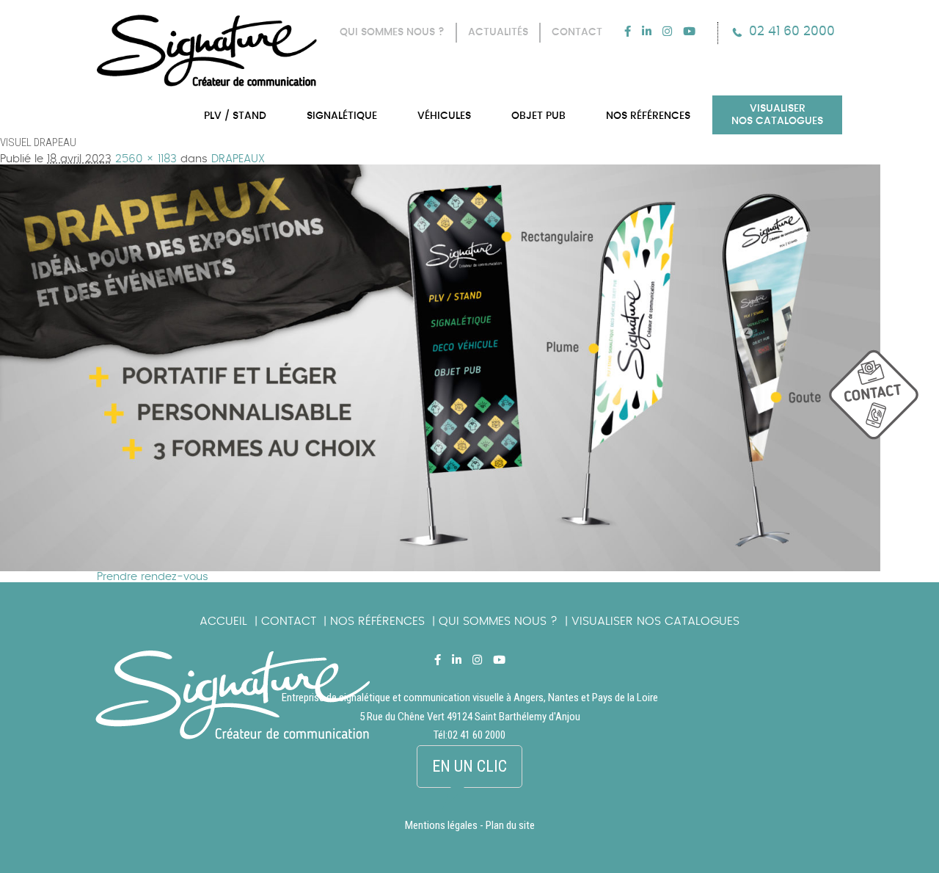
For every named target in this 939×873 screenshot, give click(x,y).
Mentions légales (441, 825)
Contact (288, 621)
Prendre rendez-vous (152, 576)
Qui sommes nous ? (498, 621)
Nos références (377, 621)
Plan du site (510, 825)
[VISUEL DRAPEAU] (440, 169)
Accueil (223, 621)
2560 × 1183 (146, 158)
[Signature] (207, 51)
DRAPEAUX (238, 158)
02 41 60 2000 (792, 31)
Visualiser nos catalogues (655, 621)
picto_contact (884, 401)
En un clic (469, 766)
